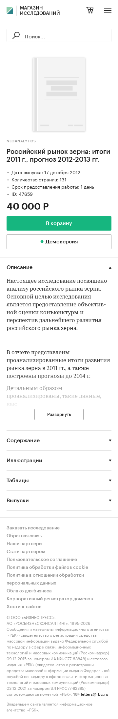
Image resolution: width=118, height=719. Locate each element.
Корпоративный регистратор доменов (50, 599)
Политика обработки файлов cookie (47, 567)
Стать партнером (26, 551)
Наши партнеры (24, 544)
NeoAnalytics (21, 141)
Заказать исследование (33, 528)
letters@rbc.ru (94, 693)
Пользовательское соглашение (42, 559)
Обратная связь (24, 536)
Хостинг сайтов (24, 607)
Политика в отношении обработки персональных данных (45, 579)
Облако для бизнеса (29, 591)
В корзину (59, 223)
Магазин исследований (40, 11)
